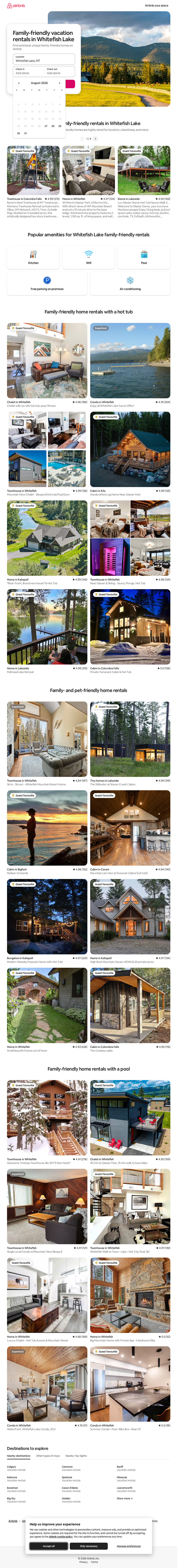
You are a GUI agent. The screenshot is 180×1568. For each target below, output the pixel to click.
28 (53, 126)
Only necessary (89, 1546)
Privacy (83, 1562)
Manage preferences (129, 1546)
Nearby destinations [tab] (18, 1455)
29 (59, 126)
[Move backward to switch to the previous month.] (19, 83)
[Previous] (82, 139)
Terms (94, 1562)
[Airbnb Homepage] (16, 5)
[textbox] (28, 73)
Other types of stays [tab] (48, 1455)
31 (25, 133)
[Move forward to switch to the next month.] (59, 83)
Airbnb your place (156, 5)
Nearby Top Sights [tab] (76, 1455)
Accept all (48, 1546)
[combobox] (44, 61)
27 (46, 126)
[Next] (95, 139)
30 (18, 133)
